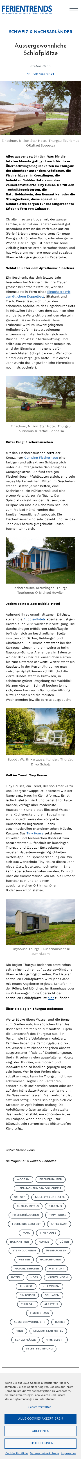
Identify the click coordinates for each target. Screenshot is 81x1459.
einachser (27, 1295)
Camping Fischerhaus (41, 457)
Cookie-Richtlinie (16, 1453)
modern (23, 1179)
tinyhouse (48, 1233)
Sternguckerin (24, 1250)
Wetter (24, 1259)
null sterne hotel (50, 1197)
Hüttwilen (51, 1286)
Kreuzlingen (58, 1277)
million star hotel (48, 1331)
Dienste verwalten (39, 1407)
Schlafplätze (25, 1340)
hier (51, 998)
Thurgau (27, 1304)
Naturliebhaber (27, 1268)
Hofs (34, 1277)
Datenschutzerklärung (44, 1453)
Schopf (19, 1197)
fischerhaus (39, 1313)
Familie (44, 1242)
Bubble (60, 1322)
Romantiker (19, 1242)
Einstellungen (40, 1443)
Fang (26, 1233)
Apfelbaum (59, 1224)
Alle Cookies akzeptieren (40, 1418)
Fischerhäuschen (25, 1215)
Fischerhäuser (50, 1179)
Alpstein (51, 1304)
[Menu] (73, 9)
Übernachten (56, 1250)
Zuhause (26, 1286)
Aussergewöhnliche (29, 1322)
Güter (64, 1242)
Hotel (15, 1277)
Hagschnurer (50, 1259)
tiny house (57, 1215)
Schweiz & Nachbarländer (40, 32)
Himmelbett (55, 1340)
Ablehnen (40, 1431)
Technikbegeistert (26, 1224)
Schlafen (52, 1295)
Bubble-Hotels (34, 619)
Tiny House (35, 833)
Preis (19, 1331)
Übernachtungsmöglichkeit (39, 1188)
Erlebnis (55, 1206)
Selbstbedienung (39, 1348)
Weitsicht (56, 1268)
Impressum (68, 1453)
